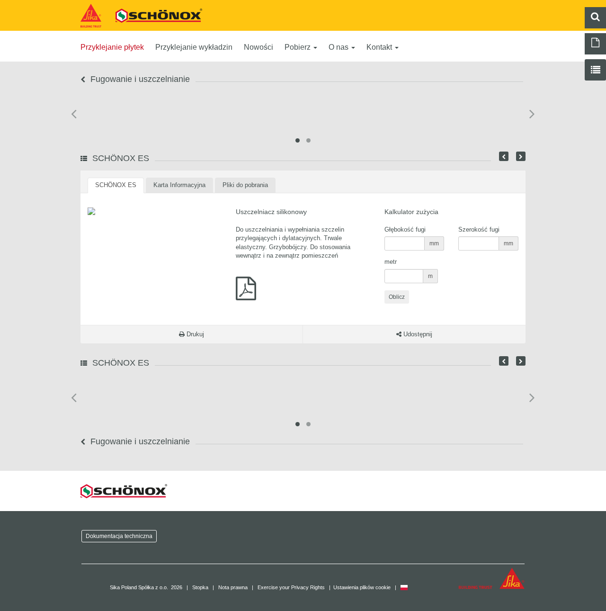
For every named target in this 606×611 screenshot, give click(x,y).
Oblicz (397, 297)
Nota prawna (233, 587)
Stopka (200, 587)
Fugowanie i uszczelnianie (139, 79)
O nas (339, 47)
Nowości (258, 47)
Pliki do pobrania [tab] (245, 185)
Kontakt (380, 47)
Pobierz (298, 47)
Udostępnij (416, 334)
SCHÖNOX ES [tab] (115, 185)
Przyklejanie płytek (112, 47)
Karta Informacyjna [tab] (179, 185)
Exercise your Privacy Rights (291, 587)
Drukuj (194, 334)
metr (390, 261)
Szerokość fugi (478, 229)
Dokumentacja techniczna (119, 536)
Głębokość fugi (405, 229)
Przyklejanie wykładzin (193, 47)
